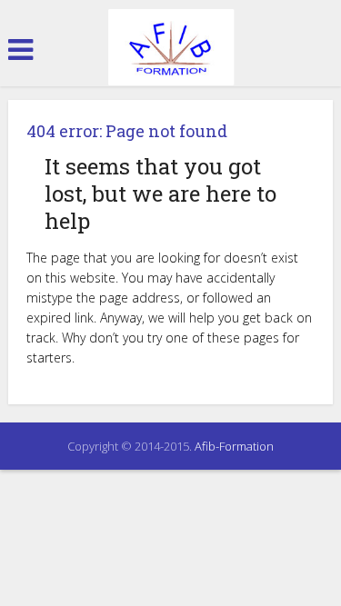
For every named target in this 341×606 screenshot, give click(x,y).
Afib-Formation (234, 446)
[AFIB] (171, 48)
